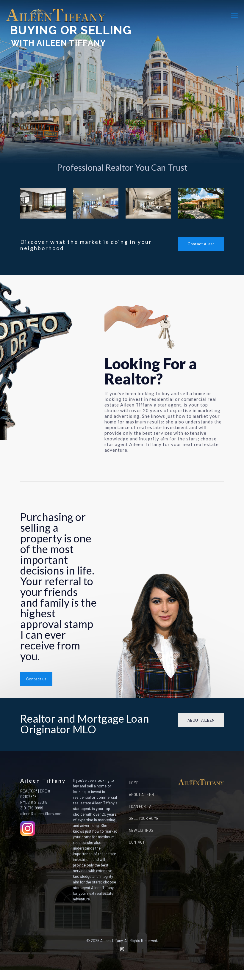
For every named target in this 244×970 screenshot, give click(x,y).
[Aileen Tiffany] (56, 15)
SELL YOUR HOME (144, 818)
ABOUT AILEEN (141, 794)
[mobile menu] (234, 15)
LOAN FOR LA (140, 806)
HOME (134, 782)
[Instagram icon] (122, 949)
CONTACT (137, 842)
